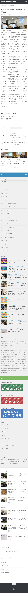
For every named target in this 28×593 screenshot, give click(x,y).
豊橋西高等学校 (16, 370)
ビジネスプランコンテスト (8, 220)
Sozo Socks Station (16, 341)
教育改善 (4, 247)
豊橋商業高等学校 (18, 368)
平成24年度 (3, 359)
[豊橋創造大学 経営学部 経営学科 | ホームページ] (11, 2)
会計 (18, 354)
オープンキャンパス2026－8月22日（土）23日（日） (16, 261)
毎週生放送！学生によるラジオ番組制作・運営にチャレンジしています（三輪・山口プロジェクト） (17, 483)
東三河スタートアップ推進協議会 (11, 363)
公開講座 (21, 354)
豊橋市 (24, 368)
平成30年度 (7, 361)
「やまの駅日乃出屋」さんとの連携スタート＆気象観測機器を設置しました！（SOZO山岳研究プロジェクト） (17, 308)
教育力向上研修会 (21, 361)
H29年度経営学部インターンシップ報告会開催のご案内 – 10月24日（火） (19, 162)
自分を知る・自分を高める (8, 445)
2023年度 (18, 340)
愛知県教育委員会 (13, 361)
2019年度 (3, 340)
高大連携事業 (4, 372)
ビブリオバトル (8, 349)
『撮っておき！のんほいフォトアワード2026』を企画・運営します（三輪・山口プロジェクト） (17, 269)
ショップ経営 (5, 213)
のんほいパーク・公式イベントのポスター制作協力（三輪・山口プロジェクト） (17, 536)
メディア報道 (5, 230)
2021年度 (10, 340)
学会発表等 (24, 356)
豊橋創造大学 (5, 548)
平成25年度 (8, 359)
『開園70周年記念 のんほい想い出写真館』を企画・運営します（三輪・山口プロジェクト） (17, 491)
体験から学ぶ (5, 438)
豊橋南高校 (12, 368)
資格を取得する (6, 448)
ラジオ (8, 352)
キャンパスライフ (6, 452)
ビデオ (4, 223)
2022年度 (14, 340)
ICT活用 (4, 193)
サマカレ (15, 347)
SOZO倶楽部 (5, 569)
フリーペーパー (15, 349)
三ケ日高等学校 (7, 354)
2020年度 (6, 340)
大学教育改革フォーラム (16, 356)
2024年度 (22, 340)
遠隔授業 (24, 370)
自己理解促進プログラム (11, 367)
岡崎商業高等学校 (10, 358)
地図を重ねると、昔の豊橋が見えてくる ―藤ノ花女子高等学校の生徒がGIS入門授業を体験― (17, 277)
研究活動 (4, 251)
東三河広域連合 (21, 363)
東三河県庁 (8, 365)
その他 (4, 200)
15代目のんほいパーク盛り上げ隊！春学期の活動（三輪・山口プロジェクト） (17, 285)
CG (6, 341)
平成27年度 (19, 128)
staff (3, 14)
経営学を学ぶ (5, 425)
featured (4, 190)
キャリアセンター (21, 345)
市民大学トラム (18, 358)
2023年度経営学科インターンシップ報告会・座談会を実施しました (6, 161)
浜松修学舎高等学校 (15, 365)
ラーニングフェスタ (14, 352)
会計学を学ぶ (5, 428)
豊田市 (21, 370)
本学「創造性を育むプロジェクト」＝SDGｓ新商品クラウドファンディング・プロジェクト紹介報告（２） (17, 499)
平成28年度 (22, 359)
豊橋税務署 (10, 370)
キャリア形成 (5, 554)
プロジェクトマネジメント (16, 350)
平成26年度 (13, 359)
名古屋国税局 (5, 356)
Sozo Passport (6, 572)
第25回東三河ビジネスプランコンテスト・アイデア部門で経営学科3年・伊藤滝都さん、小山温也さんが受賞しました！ (17, 528)
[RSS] (26, 174)
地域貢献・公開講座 (7, 234)
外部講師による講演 (7, 237)
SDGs (11, 341)
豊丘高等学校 (7, 368)
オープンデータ (14, 345)
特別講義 (21, 365)
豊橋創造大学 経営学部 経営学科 (10, 551)
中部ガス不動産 (14, 354)
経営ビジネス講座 (6, 558)
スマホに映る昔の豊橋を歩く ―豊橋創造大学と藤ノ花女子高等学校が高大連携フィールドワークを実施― (17, 293)
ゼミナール (5, 217)
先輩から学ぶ (5, 442)
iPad (8, 341)
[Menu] (26, 2)
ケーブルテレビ (9, 347)
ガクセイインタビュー (7, 206)
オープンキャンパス (6, 345)
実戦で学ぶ (5, 435)
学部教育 (4, 244)
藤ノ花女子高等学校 (21, 367)
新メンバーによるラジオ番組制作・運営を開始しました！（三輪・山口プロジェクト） (17, 323)
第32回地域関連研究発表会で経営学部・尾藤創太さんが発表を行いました (17, 519)
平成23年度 (24, 358)
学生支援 (4, 240)
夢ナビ (9, 356)
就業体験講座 (13, 128)
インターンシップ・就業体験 (7, 5)
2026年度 (4, 341)
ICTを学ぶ (4, 431)
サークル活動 (5, 210)
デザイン (3, 349)
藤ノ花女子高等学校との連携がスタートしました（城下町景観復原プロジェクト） (17, 512)
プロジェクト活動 (6, 227)
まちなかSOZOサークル (15, 343)
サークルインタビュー (21, 347)
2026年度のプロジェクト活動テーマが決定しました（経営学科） (17, 330)
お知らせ (4, 196)
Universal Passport (6, 565)
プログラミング (7, 350)
